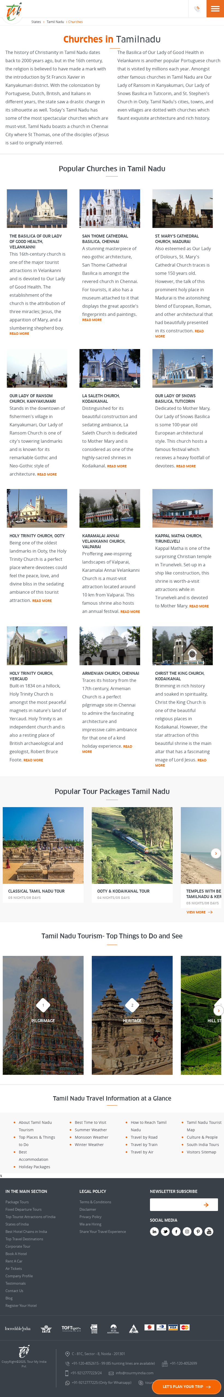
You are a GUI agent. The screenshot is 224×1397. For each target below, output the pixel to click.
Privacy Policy (90, 1216)
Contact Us (14, 1290)
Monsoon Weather (91, 1137)
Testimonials (15, 1283)
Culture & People (202, 1137)
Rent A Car (13, 1261)
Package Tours (17, 1201)
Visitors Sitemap (201, 1152)
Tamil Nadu (55, 21)
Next (216, 853)
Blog (9, 1298)
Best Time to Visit (90, 1122)
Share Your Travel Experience (102, 1231)
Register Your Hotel (21, 1305)
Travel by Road (144, 1137)
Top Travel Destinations (24, 1238)
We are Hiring (90, 1224)
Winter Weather (89, 1144)
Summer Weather (91, 1129)
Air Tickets (13, 1268)
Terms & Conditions (95, 1201)
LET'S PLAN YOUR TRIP (183, 1387)
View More (196, 912)
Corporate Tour (17, 1246)
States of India (17, 1224)
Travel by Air (142, 1152)
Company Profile (19, 1275)
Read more (19, 334)
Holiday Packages (34, 1166)
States (36, 21)
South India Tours (203, 1144)
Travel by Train (144, 1144)
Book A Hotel (16, 1253)
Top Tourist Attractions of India (30, 1216)
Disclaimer (87, 1209)
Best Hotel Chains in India (26, 1231)
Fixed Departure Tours (23, 1209)
